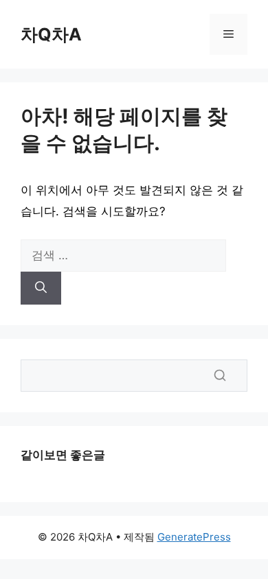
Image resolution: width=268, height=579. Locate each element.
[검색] (41, 288)
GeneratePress (194, 536)
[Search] (220, 375)
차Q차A (51, 34)
